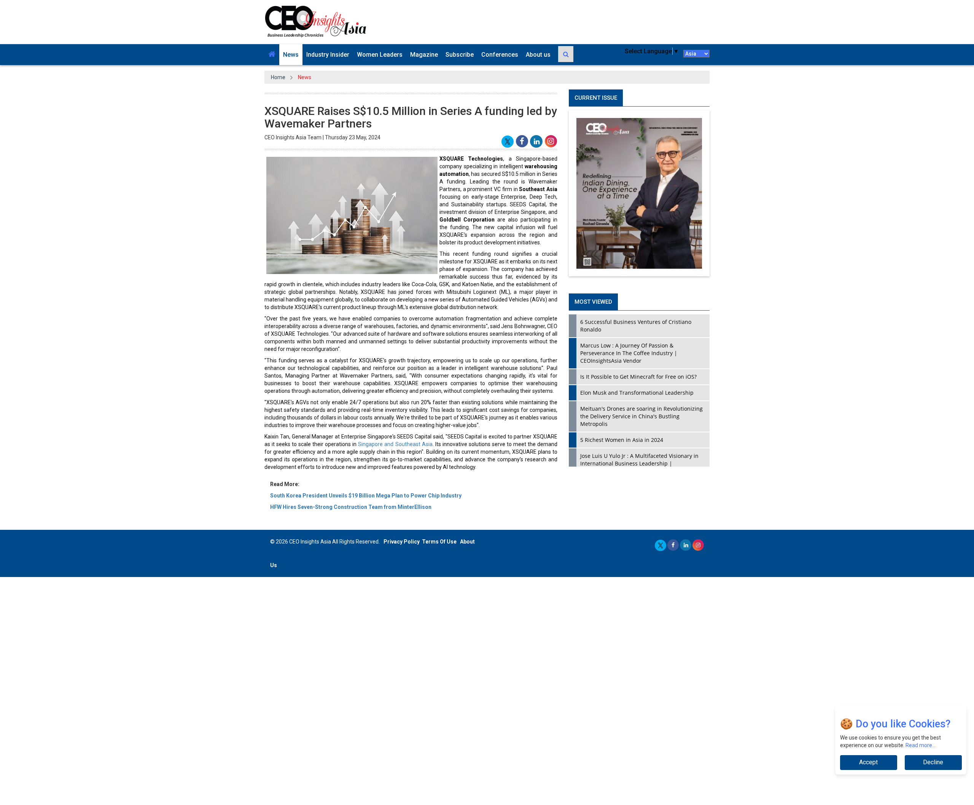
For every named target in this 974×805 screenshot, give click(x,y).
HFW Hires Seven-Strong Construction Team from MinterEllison (350, 507)
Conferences (499, 54)
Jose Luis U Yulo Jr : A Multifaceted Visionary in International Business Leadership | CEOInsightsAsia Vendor (639, 463)
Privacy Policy (402, 542)
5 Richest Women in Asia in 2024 (621, 439)
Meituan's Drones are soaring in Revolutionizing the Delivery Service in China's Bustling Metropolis (641, 416)
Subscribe (460, 54)
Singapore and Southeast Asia (395, 444)
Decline (933, 762)
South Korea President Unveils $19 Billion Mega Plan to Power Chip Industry (366, 496)
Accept (868, 762)
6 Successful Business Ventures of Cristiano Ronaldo (635, 325)
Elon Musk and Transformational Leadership (637, 392)
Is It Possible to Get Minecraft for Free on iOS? (638, 376)
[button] (271, 54)
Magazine (424, 54)
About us (538, 54)
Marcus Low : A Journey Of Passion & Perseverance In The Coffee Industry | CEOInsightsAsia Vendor (628, 353)
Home (278, 77)
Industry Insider (327, 54)
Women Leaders (380, 54)
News (291, 54)
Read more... (921, 745)
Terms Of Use (439, 542)
